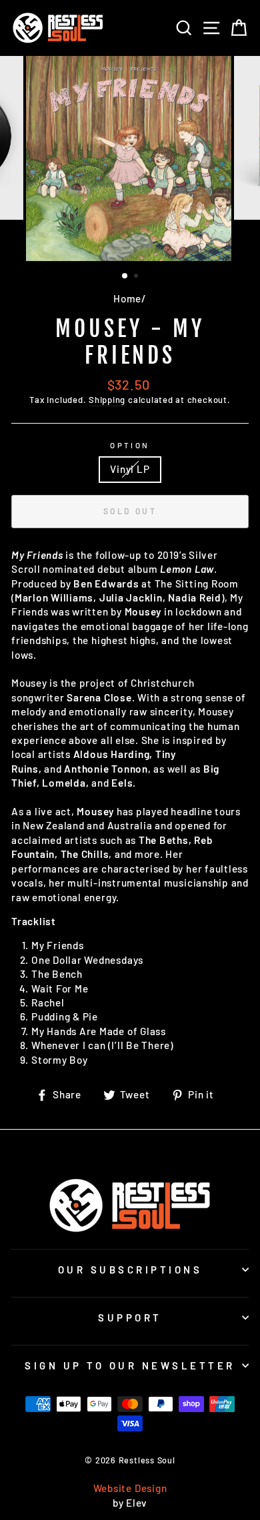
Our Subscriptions (130, 1270)
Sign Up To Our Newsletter (130, 1365)
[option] (130, 158)
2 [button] (137, 277)
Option (130, 445)
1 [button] (125, 276)
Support (130, 1318)
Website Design (130, 1488)
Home (127, 298)
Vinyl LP (129, 469)
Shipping (107, 399)
